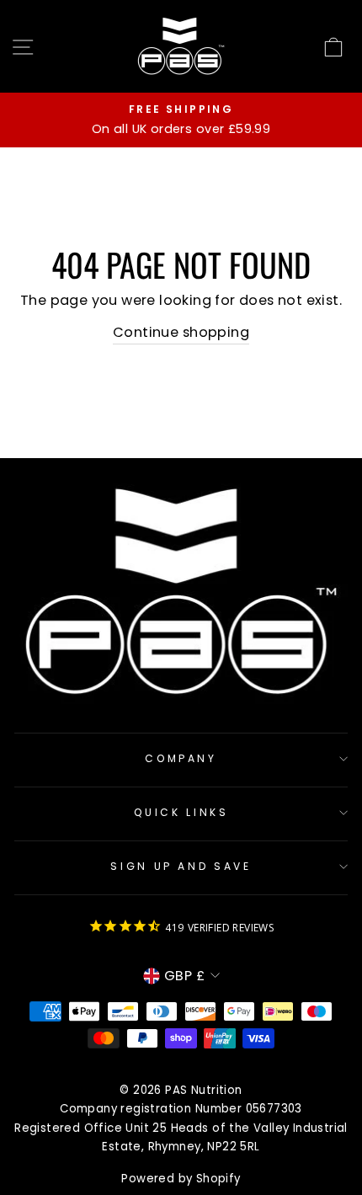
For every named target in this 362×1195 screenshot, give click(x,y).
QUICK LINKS (181, 812)
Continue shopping (181, 332)
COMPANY (180, 758)
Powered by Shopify (180, 1179)
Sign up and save (180, 866)
